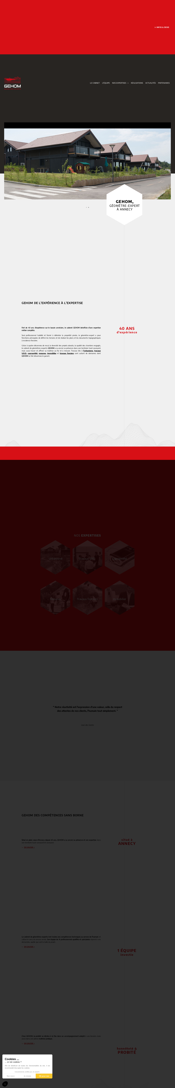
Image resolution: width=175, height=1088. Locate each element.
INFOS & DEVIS (163, 27)
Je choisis (27, 1076)
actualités (150, 83)
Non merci (11, 1076)
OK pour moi (44, 1076)
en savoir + (29, 847)
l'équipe (106, 83)
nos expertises (119, 83)
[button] (6, 164)
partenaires (164, 83)
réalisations (137, 83)
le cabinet (95, 83)
